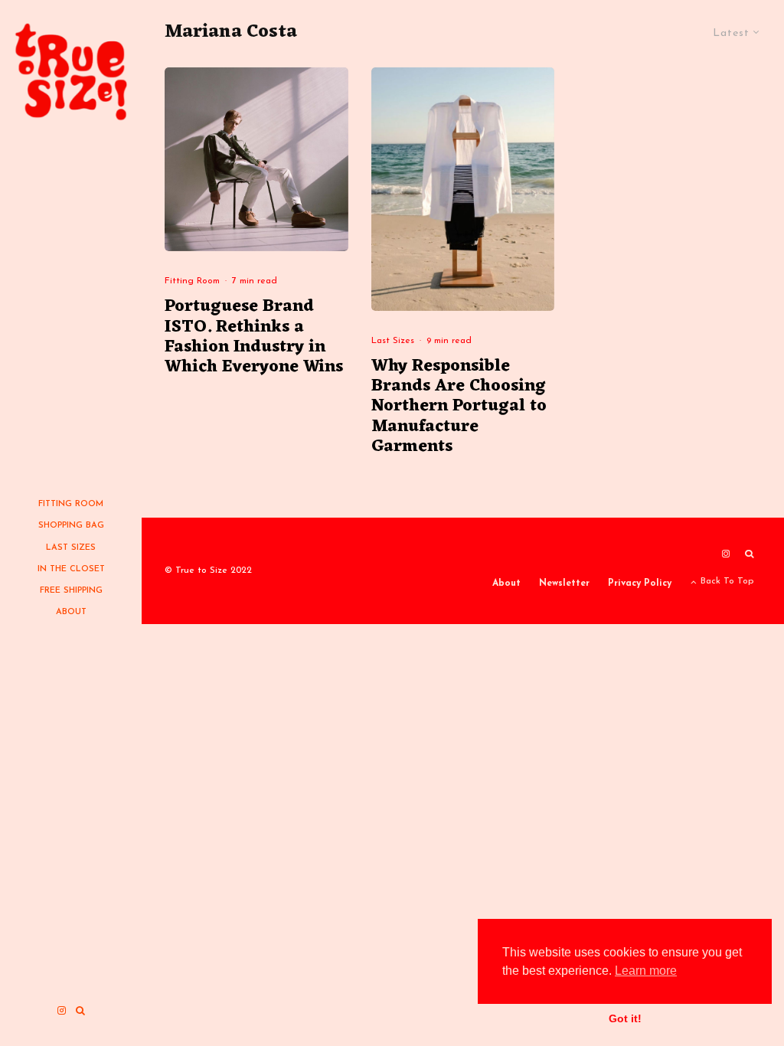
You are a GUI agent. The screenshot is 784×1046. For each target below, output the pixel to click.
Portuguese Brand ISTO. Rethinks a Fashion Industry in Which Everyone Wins (254, 337)
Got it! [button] (625, 1018)
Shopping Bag (71, 525)
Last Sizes (71, 548)
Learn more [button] (646, 970)
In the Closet (71, 569)
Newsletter (564, 583)
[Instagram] (61, 1010)
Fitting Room (70, 504)
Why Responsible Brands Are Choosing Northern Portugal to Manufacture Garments (459, 407)
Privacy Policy (639, 583)
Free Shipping (71, 591)
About (71, 612)
